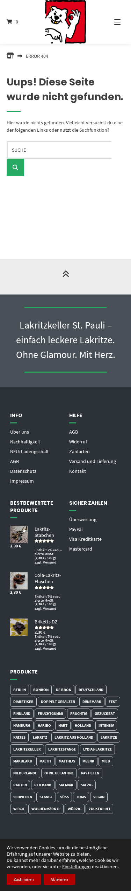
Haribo (44, 725)
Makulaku (22, 761)
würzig (74, 808)
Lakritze (109, 737)
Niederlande (25, 773)
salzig (87, 784)
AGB (14, 461)
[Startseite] (65, 22)
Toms (81, 796)
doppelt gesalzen (58, 701)
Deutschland (91, 689)
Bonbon (41, 689)
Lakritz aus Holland (73, 737)
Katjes (19, 737)
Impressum (22, 481)
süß (64, 796)
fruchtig (78, 713)
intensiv (106, 725)
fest (113, 701)
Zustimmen (24, 879)
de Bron (63, 689)
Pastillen (90, 773)
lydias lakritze (97, 749)
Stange (46, 796)
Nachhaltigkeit (25, 441)
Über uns (19, 432)
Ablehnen (59, 879)
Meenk (88, 761)
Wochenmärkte (45, 808)
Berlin (19, 689)
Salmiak (66, 784)
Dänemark (91, 701)
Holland (83, 725)
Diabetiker (23, 701)
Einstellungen (76, 866)
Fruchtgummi (50, 713)
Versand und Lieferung (92, 461)
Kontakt (77, 471)
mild (106, 761)
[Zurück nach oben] (65, 277)
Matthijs (67, 761)
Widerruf (78, 441)
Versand (49, 562)
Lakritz (40, 737)
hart (62, 725)
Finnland (21, 713)
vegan (98, 796)
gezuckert (105, 713)
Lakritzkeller (27, 749)
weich (18, 808)
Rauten (20, 784)
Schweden (22, 796)
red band (42, 784)
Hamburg (21, 725)
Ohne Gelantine (59, 773)
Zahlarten (79, 451)
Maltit (45, 761)
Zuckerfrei (99, 808)
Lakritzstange (62, 749)
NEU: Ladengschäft (29, 451)
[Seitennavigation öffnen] (113, 22)
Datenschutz (23, 471)
